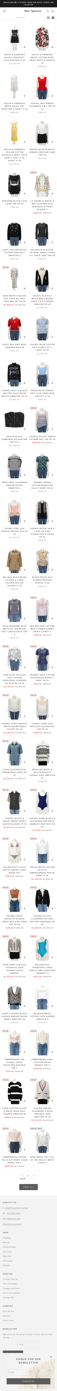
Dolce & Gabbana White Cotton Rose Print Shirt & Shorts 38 (42, 59)
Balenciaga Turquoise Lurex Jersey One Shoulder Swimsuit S (42, 969)
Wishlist (6, 1265)
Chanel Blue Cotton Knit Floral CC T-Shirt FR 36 (42, 347)
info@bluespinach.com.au (16, 1208)
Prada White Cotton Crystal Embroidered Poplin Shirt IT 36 (42, 871)
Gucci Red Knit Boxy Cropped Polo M (14, 346)
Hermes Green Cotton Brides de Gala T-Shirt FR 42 (42, 485)
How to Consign (10, 1283)
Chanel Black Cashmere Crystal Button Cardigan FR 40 (42, 920)
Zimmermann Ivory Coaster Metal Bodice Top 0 (42, 1062)
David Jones (8, 1320)
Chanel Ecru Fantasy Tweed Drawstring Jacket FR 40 (15, 726)
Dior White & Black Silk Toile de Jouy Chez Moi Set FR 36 (14, 299)
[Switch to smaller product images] (53, 18)
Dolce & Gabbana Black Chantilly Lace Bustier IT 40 (15, 57)
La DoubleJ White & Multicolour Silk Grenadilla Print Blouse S (42, 205)
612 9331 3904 (13, 1213)
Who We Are (8, 1311)
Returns (6, 1242)
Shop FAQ (7, 1256)
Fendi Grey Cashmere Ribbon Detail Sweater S (15, 485)
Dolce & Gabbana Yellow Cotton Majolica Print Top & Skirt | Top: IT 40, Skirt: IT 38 (14, 155)
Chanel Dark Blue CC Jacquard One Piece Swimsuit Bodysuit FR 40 (42, 822)
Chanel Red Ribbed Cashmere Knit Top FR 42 (42, 106)
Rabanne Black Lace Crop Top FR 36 (14, 202)
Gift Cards (7, 1261)
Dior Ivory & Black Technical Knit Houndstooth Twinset (14, 969)
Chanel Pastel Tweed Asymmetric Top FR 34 (42, 438)
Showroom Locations (12, 1224)
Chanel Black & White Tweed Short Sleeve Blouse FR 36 (14, 821)
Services (6, 1316)
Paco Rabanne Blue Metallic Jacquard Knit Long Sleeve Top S (14, 630)
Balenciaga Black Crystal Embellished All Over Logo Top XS (42, 252)
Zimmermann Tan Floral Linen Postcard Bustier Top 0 (15, 1064)
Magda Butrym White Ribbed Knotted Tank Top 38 (42, 152)
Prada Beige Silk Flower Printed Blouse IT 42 (42, 580)
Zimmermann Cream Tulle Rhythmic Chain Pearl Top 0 (14, 1160)
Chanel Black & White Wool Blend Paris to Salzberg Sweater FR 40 (42, 300)
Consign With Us (10, 1279)
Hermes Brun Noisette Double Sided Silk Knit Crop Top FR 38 (14, 920)
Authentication (9, 1247)
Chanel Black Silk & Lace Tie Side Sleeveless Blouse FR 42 (42, 533)
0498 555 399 (13, 1218)
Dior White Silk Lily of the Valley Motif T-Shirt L (42, 1160)
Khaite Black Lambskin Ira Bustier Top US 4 (15, 439)
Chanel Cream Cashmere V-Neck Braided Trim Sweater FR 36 (42, 1112)
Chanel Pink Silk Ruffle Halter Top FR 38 (15, 531)
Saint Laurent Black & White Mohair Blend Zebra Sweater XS (14, 1016)
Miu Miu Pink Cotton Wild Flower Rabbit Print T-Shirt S (42, 629)
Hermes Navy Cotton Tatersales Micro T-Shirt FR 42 (42, 678)
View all (28, 1187)
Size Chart (7, 1251)
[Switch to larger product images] (48, 18)
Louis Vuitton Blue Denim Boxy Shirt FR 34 (14, 772)
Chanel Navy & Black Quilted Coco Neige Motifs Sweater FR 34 (14, 393)
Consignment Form (11, 1288)
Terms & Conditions (11, 1293)
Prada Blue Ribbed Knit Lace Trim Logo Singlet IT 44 (42, 393)
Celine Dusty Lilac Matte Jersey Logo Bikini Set (14, 870)
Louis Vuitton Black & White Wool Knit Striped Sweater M (14, 1111)
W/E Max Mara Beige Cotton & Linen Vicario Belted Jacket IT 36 (14, 581)
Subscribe (28, 1381)
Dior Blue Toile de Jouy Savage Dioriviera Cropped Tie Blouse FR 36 (15, 679)
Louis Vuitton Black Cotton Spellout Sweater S (14, 252)
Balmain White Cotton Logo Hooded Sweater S (42, 1016)
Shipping (7, 1238)
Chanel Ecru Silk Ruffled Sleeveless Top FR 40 (42, 726)
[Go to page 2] (34, 1176)
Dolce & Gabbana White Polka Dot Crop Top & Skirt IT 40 (14, 106)
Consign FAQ (8, 1297)
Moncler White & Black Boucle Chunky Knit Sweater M (42, 774)
